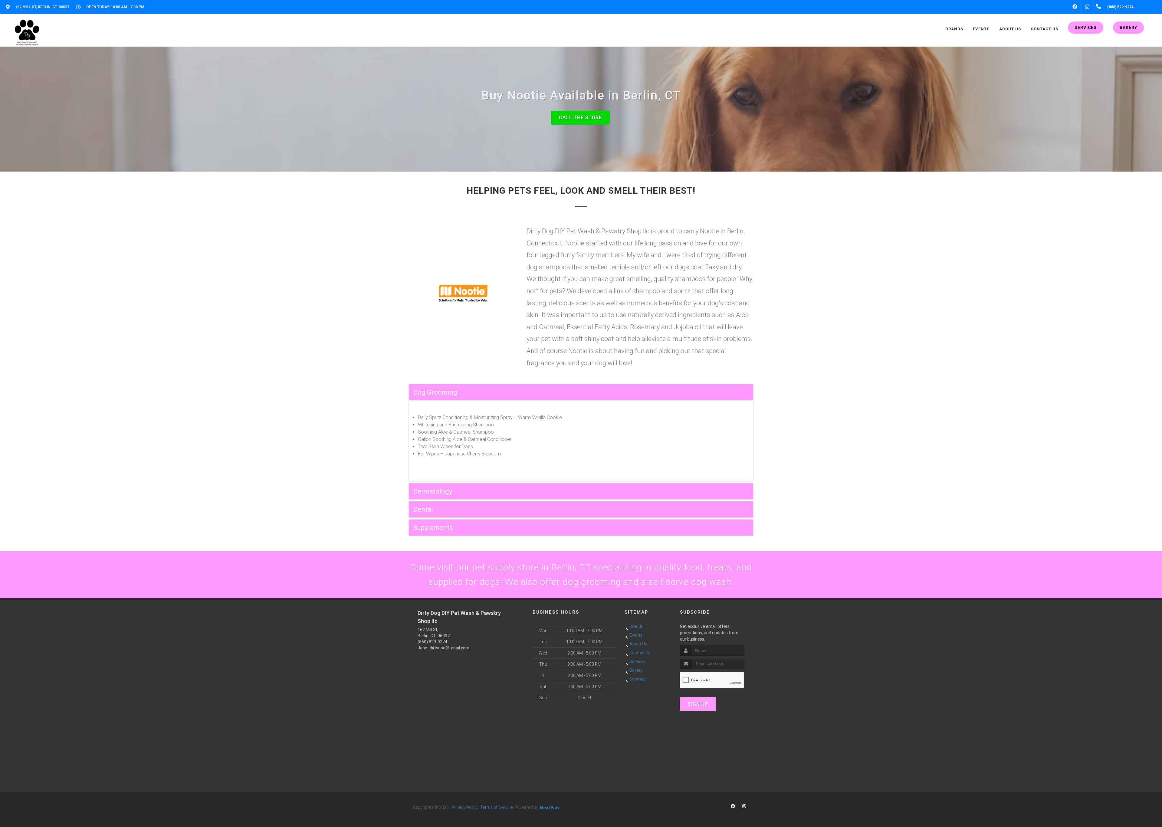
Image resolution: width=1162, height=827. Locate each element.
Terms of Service (496, 807)
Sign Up (698, 704)
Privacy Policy (464, 807)
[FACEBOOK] (1075, 7)
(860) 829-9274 (432, 641)
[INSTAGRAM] (1087, 7)
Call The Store (580, 117)
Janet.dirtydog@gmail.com (443, 647)
